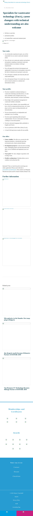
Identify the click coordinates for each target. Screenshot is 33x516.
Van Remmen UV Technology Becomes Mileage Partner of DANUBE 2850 (16, 388)
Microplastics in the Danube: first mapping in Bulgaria (17, 319)
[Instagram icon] (23, 485)
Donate (16, 472)
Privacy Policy (16, 500)
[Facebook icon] (9, 485)
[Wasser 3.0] (16, 2)
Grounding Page (16, 507)
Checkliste (16, 476)
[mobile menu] (2, 2)
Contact (16, 467)
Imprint (16, 496)
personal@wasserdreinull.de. (9, 169)
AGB (16, 503)
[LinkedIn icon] (19, 485)
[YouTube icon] (14, 485)
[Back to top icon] (29, 507)
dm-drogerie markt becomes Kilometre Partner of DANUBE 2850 (17, 354)
